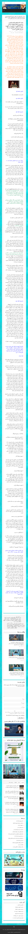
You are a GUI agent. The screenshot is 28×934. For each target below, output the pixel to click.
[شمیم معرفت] (14, 6)
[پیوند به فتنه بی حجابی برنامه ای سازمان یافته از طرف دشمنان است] (16, 652)
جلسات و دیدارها (20, 829)
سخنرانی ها (21, 840)
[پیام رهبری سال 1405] (14, 736)
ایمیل (23, 703)
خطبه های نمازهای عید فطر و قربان (16, 834)
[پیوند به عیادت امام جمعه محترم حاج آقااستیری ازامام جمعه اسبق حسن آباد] (22, 798)
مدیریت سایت (16, 31)
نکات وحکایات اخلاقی (19, 846)
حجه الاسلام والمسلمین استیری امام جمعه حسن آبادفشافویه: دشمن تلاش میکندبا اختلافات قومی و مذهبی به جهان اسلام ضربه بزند (12, 619)
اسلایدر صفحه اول (19, 823)
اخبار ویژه (21, 821)
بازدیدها (21, 827)
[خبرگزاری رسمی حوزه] (14, 890)
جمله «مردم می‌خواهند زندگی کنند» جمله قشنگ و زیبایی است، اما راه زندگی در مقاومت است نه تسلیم (16, 643)
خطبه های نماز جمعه (18, 16)
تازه (19, 782)
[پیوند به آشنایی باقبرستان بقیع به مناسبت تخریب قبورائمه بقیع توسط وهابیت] (22, 787)
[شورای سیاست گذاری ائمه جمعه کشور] (14, 896)
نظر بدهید (12, 32)
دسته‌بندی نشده (20, 836)
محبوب (22, 782)
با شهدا (21, 825)
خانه (24, 16)
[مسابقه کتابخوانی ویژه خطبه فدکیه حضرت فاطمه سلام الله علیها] (14, 761)
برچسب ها (11, 782)
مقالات (22, 844)
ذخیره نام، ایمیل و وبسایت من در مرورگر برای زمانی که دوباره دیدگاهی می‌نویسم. (14, 712)
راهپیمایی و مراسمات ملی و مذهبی (16, 838)
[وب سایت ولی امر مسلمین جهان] (14, 877)
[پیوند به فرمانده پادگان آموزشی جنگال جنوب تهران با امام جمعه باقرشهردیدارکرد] (22, 793)
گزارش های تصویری (19, 842)
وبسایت (22, 707)
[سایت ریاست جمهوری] (14, 884)
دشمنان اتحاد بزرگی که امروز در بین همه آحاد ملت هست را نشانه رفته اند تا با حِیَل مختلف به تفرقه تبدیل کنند (16, 673)
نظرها (16, 782)
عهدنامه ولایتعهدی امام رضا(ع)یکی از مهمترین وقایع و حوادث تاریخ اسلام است (12, 804)
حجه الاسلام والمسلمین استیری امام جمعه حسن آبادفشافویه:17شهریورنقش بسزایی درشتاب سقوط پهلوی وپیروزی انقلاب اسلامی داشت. (16, 625)
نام (23, 699)
